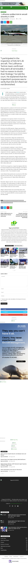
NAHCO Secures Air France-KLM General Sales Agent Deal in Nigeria (17, 515)
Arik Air (17, 92)
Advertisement (15, 556)
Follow (24, 311)
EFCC (14, 201)
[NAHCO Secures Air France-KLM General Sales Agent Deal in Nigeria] (4, 515)
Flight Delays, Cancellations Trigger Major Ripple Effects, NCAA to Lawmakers (22, 267)
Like (25, 309)
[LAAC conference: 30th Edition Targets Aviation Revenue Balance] (5, 262)
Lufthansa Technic (4, 202)
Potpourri (2, 542)
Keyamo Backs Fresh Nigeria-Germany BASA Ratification (5, 255)
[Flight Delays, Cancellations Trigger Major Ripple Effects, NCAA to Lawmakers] (23, 262)
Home (1, 10)
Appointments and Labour (5, 546)
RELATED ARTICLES (9, 245)
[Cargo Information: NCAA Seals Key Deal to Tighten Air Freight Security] (14, 251)
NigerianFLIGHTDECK (5, 18)
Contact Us (21, 556)
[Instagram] (12, 506)
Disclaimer (6, 556)
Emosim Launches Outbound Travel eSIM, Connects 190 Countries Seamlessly (21, 215)
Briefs (2, 548)
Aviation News (6, 10)
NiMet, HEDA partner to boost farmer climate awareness (6, 215)
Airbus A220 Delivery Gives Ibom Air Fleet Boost (11, 469)
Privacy (11, 556)
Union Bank (10, 202)
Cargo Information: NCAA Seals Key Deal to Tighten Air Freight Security (14, 256)
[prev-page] (13, 270)
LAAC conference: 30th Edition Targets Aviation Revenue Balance (5, 266)
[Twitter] (5, 22)
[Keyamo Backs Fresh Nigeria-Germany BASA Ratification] (5, 251)
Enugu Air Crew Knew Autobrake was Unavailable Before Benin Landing (13, 267)
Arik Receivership (20, 200)
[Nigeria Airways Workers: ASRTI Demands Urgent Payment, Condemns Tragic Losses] (23, 251)
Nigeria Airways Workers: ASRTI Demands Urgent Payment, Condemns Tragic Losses (22, 256)
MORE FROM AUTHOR (18, 245)
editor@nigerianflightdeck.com (16, 503)
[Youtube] (18, 506)
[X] (15, 506)
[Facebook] (2, 22)
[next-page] (14, 270)
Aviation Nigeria (10, 201)
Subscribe (24, 314)
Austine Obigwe (3, 201)
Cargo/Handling (3, 550)
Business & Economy (5, 544)
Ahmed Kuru (6, 200)
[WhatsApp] (11, 22)
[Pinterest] (8, 22)
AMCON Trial (11, 200)
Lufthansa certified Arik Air (21, 201)
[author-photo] (14, 223)
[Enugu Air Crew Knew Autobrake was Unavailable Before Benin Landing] (14, 262)
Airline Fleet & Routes (5, 540)
